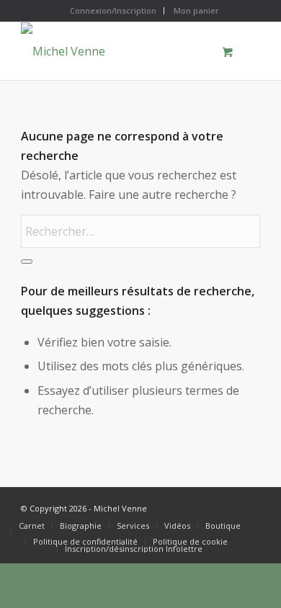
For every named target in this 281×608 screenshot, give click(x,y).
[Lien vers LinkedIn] (249, 506)
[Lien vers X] (206, 506)
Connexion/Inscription (113, 10)
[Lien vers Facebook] (227, 506)
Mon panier (196, 10)
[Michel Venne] (116, 51)
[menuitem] (113, 10)
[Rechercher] (26, 261)
